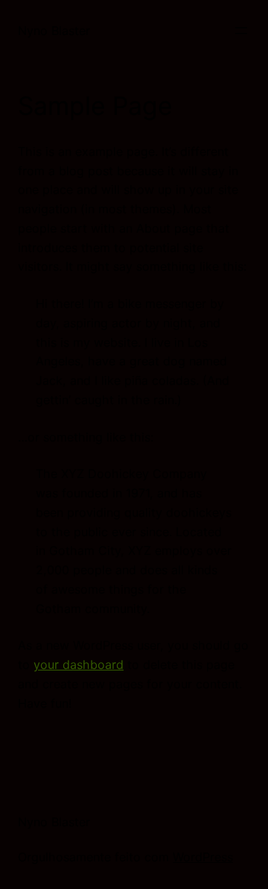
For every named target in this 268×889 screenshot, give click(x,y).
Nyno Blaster (54, 30)
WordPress (203, 856)
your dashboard (79, 664)
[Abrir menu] (241, 31)
